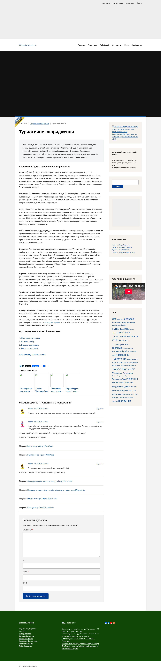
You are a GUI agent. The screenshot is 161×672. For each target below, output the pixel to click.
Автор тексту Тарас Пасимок (32, 354)
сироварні (130, 397)
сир (126, 397)
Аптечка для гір (27, 341)
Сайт (25, 583)
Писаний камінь (133, 362)
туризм (115, 401)
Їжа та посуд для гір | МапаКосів (40, 446)
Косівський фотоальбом (28, 641)
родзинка (121, 397)
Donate (139, 3)
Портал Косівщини (26, 643)
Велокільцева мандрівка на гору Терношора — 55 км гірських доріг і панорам (80, 630)
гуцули (116, 386)
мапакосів (118, 394)
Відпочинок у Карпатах (27, 629)
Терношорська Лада (119, 379)
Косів (121, 332)
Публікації (104, 45)
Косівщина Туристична (120, 357)
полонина (127, 394)
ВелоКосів (128, 319)
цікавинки (124, 401)
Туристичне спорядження (39, 123)
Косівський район (120, 351)
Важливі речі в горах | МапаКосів (40, 455)
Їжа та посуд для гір (29, 348)
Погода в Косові (25, 633)
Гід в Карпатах (118, 3)
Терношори (128, 376)
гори (131, 382)
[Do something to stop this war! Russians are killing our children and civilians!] (20, 122)
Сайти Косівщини (25, 646)
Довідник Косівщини (26, 636)
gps (114, 319)
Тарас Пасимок (123, 369)
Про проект (106, 3)
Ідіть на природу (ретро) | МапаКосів (42, 498)
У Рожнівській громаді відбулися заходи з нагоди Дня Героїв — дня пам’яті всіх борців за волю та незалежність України (80, 646)
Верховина (131, 322)
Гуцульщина (120, 328)
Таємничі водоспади (118, 376)
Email (26, 571)
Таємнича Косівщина (122, 372)
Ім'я (25, 560)
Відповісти (100, 409)
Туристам (92, 45)
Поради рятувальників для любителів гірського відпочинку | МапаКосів (56, 490)
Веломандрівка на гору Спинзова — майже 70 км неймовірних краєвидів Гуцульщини (80, 635)
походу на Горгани (52, 322)
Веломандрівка (119, 322)
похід (132, 395)
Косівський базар (127, 348)
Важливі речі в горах (30, 344)
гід (131, 386)
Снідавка (132, 365)
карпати (131, 390)
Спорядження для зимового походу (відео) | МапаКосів (49, 481)
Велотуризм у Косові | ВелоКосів (40, 507)
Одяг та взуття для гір (30, 337)
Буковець (119, 319)
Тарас (30, 408)
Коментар (28, 530)
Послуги (81, 45)
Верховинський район (119, 325)
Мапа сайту (130, 3)
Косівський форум (26, 638)
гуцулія (125, 386)
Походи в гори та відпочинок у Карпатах (122, 248)
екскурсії (122, 390)
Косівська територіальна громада (120, 343)
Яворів (126, 382)
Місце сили (122, 362)
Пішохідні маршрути (126, 252)
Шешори (121, 382)
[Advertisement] (80, 20)
